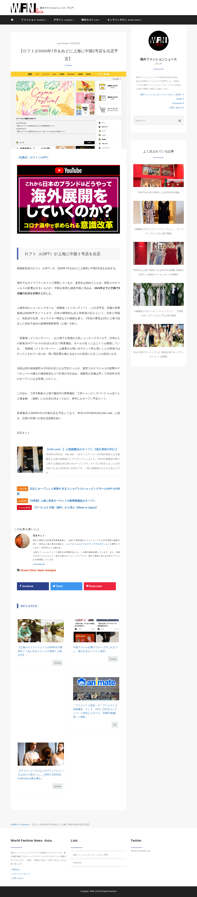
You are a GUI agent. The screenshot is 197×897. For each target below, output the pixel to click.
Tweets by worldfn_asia (140, 851)
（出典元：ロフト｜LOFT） (33, 157)
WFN (92, 891)
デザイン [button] (63, 19)
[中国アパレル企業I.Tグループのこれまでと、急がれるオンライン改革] (96, 630)
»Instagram (39, 564)
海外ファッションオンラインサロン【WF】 (161, 94)
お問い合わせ (176, 107)
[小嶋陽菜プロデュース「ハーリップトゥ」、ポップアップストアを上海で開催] (158, 212)
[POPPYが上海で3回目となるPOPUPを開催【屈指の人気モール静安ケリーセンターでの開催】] (158, 253)
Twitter (179, 99)
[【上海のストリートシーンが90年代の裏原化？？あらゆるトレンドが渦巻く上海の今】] (41, 630)
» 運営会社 (15, 869)
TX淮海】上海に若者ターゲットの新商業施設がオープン (63, 500)
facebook (27, 586)
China (32, 570)
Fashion (68, 65)
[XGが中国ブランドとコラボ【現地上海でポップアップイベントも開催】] (158, 335)
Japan (40, 570)
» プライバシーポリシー (21, 874)
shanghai (50, 570)
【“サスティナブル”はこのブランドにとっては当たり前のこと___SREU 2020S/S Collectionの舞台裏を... (41, 774)
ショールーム (72, 544)
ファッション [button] (32, 19)
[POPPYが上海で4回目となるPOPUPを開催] (158, 175)
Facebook (178, 103)
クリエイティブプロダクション (95, 544)
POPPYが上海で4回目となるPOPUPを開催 (158, 192)
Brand (24, 570)
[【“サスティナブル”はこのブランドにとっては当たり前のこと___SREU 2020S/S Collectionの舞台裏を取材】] (41, 754)
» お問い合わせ (17, 878)
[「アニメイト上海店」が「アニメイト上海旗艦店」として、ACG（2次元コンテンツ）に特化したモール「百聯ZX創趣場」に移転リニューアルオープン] (96, 688)
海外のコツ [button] (89, 19)
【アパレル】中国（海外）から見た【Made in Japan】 (65, 507)
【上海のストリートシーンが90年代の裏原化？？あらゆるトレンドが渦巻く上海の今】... (40, 651)
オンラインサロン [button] (123, 19)
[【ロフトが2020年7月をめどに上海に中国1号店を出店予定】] (68, 110)
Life (114, 725)
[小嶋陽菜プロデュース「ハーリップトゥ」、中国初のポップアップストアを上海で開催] (158, 294)
